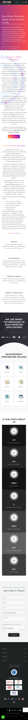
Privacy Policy (5, 715)
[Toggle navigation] (26, 2)
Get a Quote (14, 136)
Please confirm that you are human (11, 624)
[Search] (22, 2)
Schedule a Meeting (14, 665)
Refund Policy (22, 715)
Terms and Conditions (13, 715)
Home (5, 48)
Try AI (17, 2)
